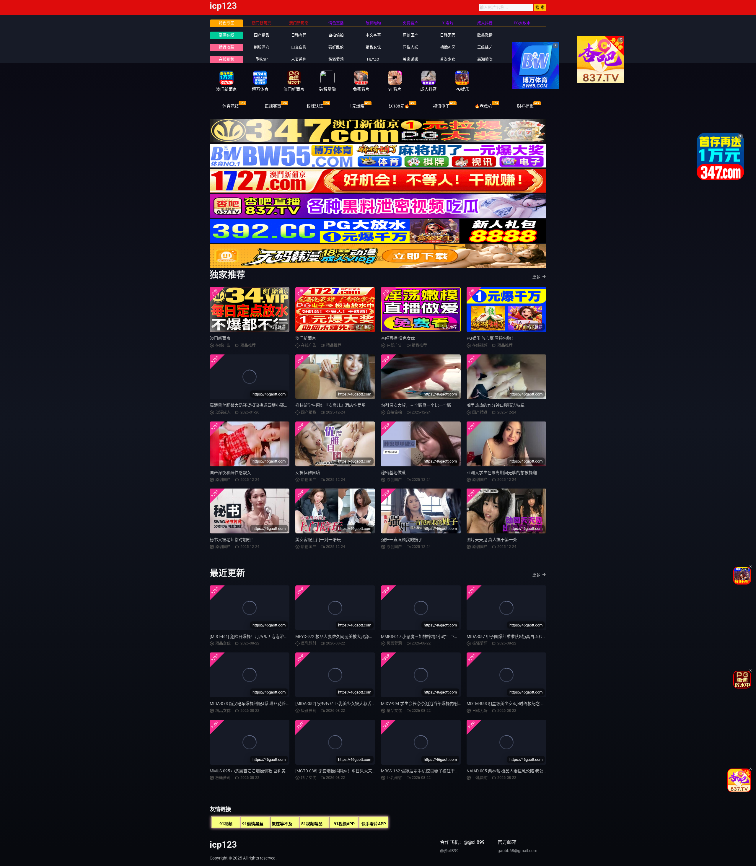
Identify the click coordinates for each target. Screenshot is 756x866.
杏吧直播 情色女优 (398, 338)
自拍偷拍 (336, 35)
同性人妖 (410, 47)
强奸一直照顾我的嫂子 (401, 539)
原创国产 (410, 35)
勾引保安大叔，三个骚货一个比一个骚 (416, 405)
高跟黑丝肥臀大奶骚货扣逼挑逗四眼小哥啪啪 (251, 405)
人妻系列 (299, 59)
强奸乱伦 (336, 47)
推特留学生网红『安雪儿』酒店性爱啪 (330, 405)
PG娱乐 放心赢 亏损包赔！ (491, 338)
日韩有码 (299, 35)
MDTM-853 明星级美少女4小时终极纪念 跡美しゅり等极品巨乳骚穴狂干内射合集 (541, 703)
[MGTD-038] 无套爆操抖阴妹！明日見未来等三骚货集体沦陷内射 (354, 771)
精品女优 (373, 47)
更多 (536, 276)
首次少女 (447, 59)
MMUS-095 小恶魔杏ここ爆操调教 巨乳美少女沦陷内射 (260, 771)
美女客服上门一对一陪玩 (318, 539)
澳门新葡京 (220, 338)
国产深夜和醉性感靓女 (230, 472)
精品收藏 (226, 47)
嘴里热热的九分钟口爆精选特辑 (495, 405)
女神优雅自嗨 (307, 472)
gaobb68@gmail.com (517, 850)
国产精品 (261, 35)
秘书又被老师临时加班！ (232, 539)
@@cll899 (449, 850)
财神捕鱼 (525, 106)
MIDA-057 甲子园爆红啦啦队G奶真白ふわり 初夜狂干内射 (519, 636)
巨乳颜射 (522, 59)
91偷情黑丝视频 (257, 823)
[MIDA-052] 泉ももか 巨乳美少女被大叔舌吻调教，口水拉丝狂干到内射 (360, 703)
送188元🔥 (399, 106)
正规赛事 (273, 106)
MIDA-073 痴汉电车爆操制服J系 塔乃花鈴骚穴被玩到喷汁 (262, 703)
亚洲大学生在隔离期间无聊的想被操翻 (502, 472)
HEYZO (373, 59)
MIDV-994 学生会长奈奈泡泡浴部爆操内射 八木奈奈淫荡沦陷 (436, 703)
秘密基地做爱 (393, 472)
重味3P (261, 59)
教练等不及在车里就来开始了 (298, 823)
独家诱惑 (410, 59)
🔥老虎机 (483, 106)
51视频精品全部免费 (320, 823)
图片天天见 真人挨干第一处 (492, 539)
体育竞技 (230, 106)
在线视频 (226, 59)
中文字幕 (373, 35)
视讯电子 (441, 106)
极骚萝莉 (336, 59)
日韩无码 (447, 35)
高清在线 (226, 35)
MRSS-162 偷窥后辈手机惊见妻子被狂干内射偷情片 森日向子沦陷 (441, 771)
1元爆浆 (357, 106)
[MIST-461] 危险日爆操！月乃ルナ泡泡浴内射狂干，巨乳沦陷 (265, 636)
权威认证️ (315, 106)
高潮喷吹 (485, 59)
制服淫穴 (261, 47)
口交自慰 (299, 47)
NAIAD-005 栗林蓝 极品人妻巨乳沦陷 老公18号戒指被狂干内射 (524, 771)
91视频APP (344, 823)
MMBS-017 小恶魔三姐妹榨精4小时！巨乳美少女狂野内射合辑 (438, 636)
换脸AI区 (447, 47)
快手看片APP (373, 823)
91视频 (225, 823)
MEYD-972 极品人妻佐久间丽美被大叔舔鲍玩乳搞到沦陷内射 (350, 636)
